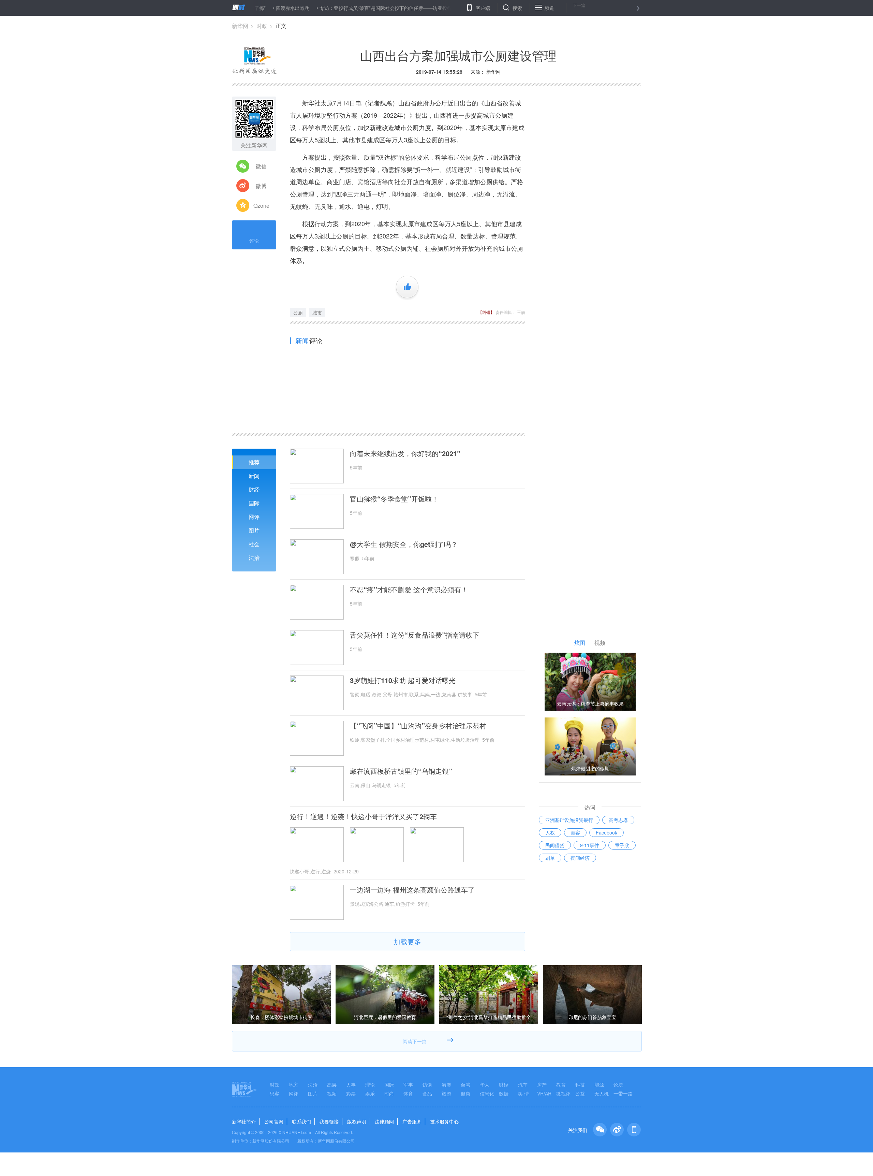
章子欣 (622, 845)
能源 (599, 1084)
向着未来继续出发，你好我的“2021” (405, 453)
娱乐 (370, 1093)
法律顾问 (384, 1121)
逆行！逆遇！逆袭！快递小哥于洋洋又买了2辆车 (363, 816)
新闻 (254, 476)
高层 (332, 1084)
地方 (293, 1084)
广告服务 (411, 1121)
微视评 (563, 1093)
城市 (317, 312)
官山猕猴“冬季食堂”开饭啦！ (394, 499)
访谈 (427, 1084)
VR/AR (544, 1093)
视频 (332, 1093)
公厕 (298, 312)
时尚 (389, 1093)
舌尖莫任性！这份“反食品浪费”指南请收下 (414, 635)
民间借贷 (554, 845)
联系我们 (301, 1121)
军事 (408, 1084)
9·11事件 (589, 845)
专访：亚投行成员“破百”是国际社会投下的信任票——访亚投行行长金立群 (366, 7)
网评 (254, 517)
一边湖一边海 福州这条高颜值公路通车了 (412, 890)
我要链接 (329, 1121)
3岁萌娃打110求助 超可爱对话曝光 (403, 680)
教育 (561, 1084)
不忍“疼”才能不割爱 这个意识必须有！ (409, 589)
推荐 (254, 462)
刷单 (550, 857)
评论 (254, 240)
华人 (484, 1084)
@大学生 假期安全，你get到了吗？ (404, 544)
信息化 (487, 1093)
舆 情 (523, 1093)
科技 (580, 1084)
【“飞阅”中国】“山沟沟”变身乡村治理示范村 (418, 725)
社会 (254, 544)
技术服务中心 (444, 1121)
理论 (370, 1084)
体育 (408, 1093)
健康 (465, 1093)
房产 (542, 1084)
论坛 (618, 1084)
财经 (254, 489)
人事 (351, 1084)
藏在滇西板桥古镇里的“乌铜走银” (401, 771)
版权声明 (356, 1121)
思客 (274, 1093)
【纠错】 (486, 312)
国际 (254, 503)
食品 (427, 1093)
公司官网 (273, 1121)
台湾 (465, 1084)
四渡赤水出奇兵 (261, 7)
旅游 (446, 1093)
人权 (550, 832)
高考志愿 (618, 819)
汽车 (523, 1084)
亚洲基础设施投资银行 (569, 819)
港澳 (446, 1084)
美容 (575, 832)
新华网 (240, 26)
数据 (503, 1093)
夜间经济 (580, 857)
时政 (261, 26)
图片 (254, 530)
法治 (254, 558)
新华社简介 (244, 1121)
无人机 (601, 1093)
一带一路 (623, 1093)
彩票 (351, 1093)
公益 (580, 1093)
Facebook (606, 832)
